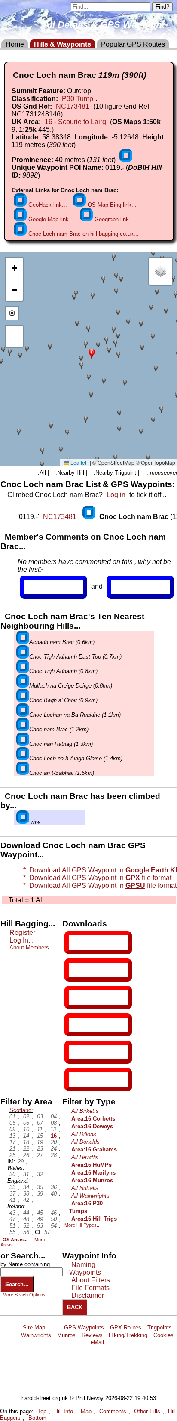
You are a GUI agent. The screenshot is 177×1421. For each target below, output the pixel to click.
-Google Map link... (50, 219)
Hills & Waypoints (62, 44)
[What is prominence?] (125, 160)
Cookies (163, 1335)
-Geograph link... (113, 219)
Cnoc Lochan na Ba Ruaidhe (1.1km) (75, 715)
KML (76, 1024)
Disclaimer (87, 1295)
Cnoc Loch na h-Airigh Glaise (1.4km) (75, 758)
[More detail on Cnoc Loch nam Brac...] (89, 517)
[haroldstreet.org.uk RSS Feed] (54, 1327)
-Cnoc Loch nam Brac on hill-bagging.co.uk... (83, 234)
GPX (76, 942)
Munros (66, 1335)
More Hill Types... (82, 1225)
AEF (76, 1052)
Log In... (128, 587)
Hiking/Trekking (128, 1335)
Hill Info (63, 1411)
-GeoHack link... (47, 205)
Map (86, 1411)
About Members (29, 947)
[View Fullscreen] (14, 336)
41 (12, 1200)
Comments (112, 1411)
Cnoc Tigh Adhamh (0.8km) (63, 671)
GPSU (78, 997)
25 (12, 1155)
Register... (45, 587)
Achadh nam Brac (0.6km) (62, 642)
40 (54, 1193)
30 (12, 1174)
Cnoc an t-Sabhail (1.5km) (61, 773)
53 (40, 1225)
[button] (91, 353)
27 (40, 1155)
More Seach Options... (26, 1294)
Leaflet (77, 462)
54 (54, 1225)
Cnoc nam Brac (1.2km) (58, 729)
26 (26, 1155)
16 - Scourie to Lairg (75, 121)
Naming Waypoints (85, 1268)
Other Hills (147, 1411)
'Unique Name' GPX (96, 970)
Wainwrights (36, 1335)
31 (26, 1174)
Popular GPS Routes (133, 44)
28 (54, 1155)
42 (26, 1200)
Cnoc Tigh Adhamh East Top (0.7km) (75, 656)
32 (40, 1174)
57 (47, 1232)
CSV (76, 1079)
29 (21, 1161)
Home (15, 44)
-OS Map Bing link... (111, 205)
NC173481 (72, 106)
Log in (116, 494)
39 (40, 1193)
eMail (97, 1342)
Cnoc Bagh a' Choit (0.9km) (63, 700)
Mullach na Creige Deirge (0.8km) (70, 685)
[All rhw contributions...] (22, 821)
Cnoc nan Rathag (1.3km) (61, 744)
